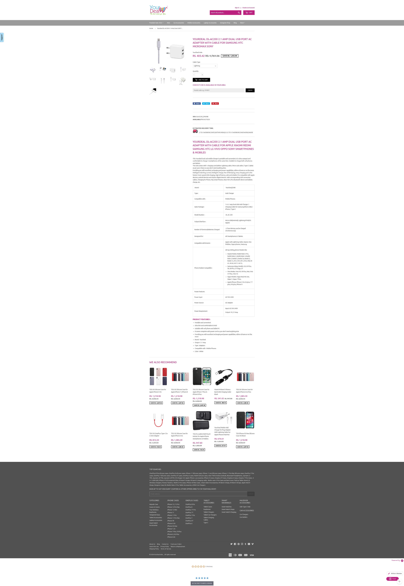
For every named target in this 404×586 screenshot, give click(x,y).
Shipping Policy (154, 549)
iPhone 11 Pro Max (173, 518)
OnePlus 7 (188, 518)
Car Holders (243, 517)
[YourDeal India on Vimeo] (252, 544)
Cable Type (196, 62)
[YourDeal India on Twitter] (231, 544)
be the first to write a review (202, 583)
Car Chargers (244, 514)
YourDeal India (158, 554)
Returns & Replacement (178, 546)
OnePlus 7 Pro (190, 515)
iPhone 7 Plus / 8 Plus (174, 531)
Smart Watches (227, 507)
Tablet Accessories (155, 517)
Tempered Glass (154, 515)
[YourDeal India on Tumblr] (246, 544)
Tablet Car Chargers (210, 515)
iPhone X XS (171, 523)
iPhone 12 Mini (172, 510)
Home (151, 28)
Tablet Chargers (209, 512)
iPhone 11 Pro (172, 515)
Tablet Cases (208, 507)
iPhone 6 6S (171, 537)
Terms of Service (166, 549)
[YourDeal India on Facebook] (235, 544)
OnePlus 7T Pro (190, 510)
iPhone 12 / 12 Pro (173, 504)
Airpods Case (153, 504)
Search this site (154, 546)
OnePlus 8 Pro (190, 504)
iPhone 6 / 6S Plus (173, 534)
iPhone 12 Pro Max (173, 507)
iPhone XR (170, 521)
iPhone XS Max (172, 526)
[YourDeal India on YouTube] (249, 544)
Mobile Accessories (193, 23)
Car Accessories (178, 23)
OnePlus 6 (188, 523)
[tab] (395, 573)
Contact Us (165, 544)
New (168, 23)
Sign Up (251, 494)
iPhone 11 (170, 512)
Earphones (207, 509)
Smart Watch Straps (228, 509)
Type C (206, 522)
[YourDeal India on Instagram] (242, 544)
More (242, 23)
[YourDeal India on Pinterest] (238, 544)
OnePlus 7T (189, 512)
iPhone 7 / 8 (171, 529)
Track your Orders (176, 544)
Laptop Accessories (210, 23)
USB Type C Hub (245, 507)
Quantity (195, 71)
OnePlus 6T (189, 521)
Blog (235, 23)
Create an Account (248, 7)
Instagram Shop (225, 23)
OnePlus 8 (188, 507)
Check (250, 90)
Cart (250, 12)
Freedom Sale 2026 (155, 23)
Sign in (237, 7)
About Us (152, 544)
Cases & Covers (154, 507)
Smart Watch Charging (229, 512)
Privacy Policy (165, 546)
